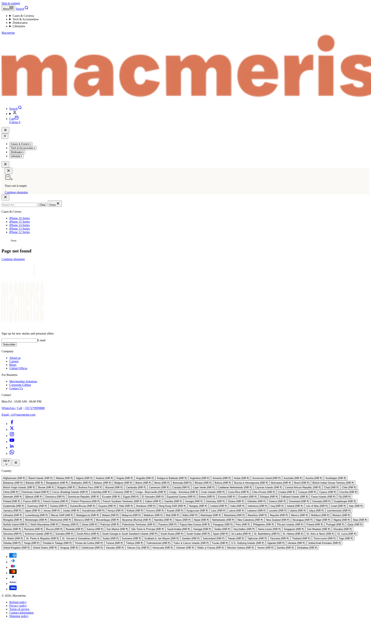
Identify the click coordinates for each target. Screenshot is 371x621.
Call (19, 408)
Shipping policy (19, 616)
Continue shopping (16, 192)
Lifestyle (18, 26)
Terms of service (19, 609)
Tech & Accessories (25, 19)
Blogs (12, 364)
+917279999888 (34, 408)
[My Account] (189, 113)
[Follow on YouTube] (11, 441)
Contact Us (16, 388)
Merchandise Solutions (23, 381)
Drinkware (19, 22)
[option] (14, 478)
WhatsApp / (9, 408)
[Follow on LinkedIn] (11, 447)
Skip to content (11, 3)
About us (14, 357)
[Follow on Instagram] (11, 435)
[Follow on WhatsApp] (11, 453)
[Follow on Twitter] (11, 429)
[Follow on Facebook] (11, 423)
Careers (14, 361)
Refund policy (18, 602)
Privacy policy (18, 605)
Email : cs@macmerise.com (18, 414)
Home (13, 240)
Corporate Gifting (20, 385)
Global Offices (18, 368)
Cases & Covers (22, 15)
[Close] (5, 136)
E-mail (41, 340)
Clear (42, 204)
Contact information (21, 612)
